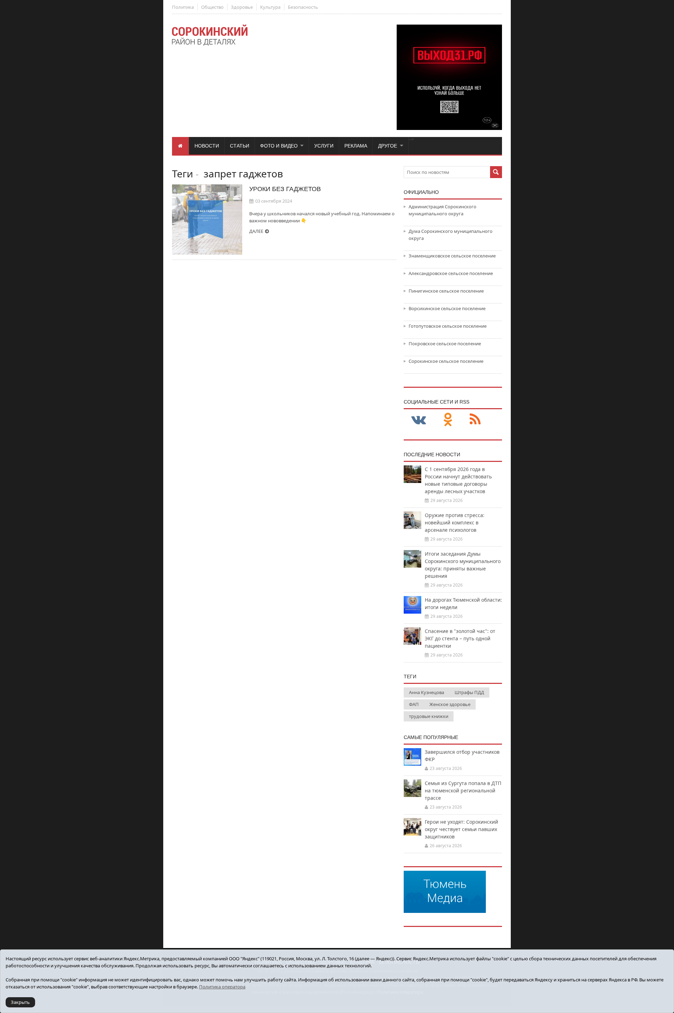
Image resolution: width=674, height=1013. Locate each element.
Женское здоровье (449, 704)
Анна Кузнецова (426, 692)
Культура (270, 7)
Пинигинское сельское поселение (446, 291)
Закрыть (20, 1002)
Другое (387, 146)
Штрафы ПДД (469, 692)
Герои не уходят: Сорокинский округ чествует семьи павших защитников (461, 829)
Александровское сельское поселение (451, 273)
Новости (206, 146)
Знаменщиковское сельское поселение (452, 256)
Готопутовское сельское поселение (448, 326)
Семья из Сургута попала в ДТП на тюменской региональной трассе (463, 790)
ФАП (414, 704)
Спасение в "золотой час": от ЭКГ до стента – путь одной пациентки (460, 638)
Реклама (355, 146)
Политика (183, 7)
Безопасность (303, 7)
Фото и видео (279, 146)
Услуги (323, 146)
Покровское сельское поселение (445, 343)
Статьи (239, 146)
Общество (212, 7)
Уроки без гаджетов (285, 188)
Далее (256, 231)
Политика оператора (222, 986)
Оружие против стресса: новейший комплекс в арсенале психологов (454, 522)
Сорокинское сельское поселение (446, 361)
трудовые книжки (428, 716)
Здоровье (242, 7)
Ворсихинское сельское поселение (447, 308)
